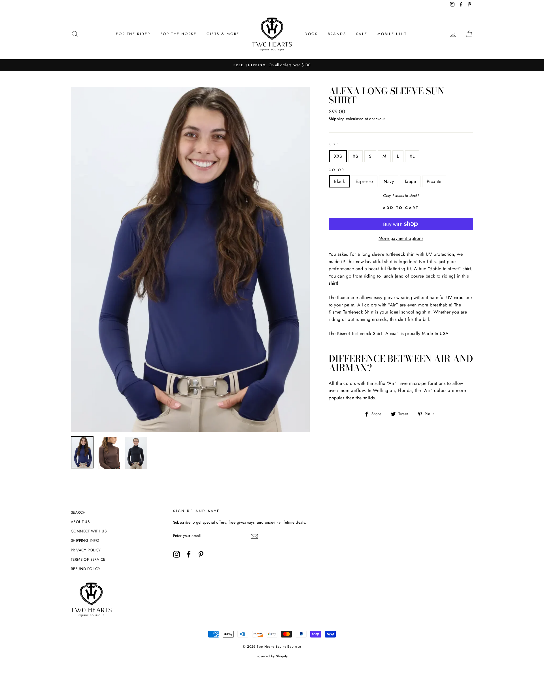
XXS (338, 156)
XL (412, 156)
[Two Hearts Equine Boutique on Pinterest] (200, 554)
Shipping (337, 118)
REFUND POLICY (85, 569)
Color (337, 169)
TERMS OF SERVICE (88, 559)
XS (355, 156)
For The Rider (133, 34)
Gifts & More (223, 34)
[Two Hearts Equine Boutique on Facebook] (188, 554)
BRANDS (337, 34)
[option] (272, 65)
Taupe (410, 181)
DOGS (311, 34)
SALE (361, 34)
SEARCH (78, 512)
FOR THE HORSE (178, 34)
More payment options (401, 238)
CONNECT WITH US (89, 531)
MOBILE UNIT (392, 34)
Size (334, 145)
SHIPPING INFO (85, 540)
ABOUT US (80, 522)
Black (339, 181)
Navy (389, 181)
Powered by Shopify (272, 656)
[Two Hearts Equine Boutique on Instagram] (176, 554)
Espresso (364, 181)
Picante (434, 181)
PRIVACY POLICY (86, 550)
